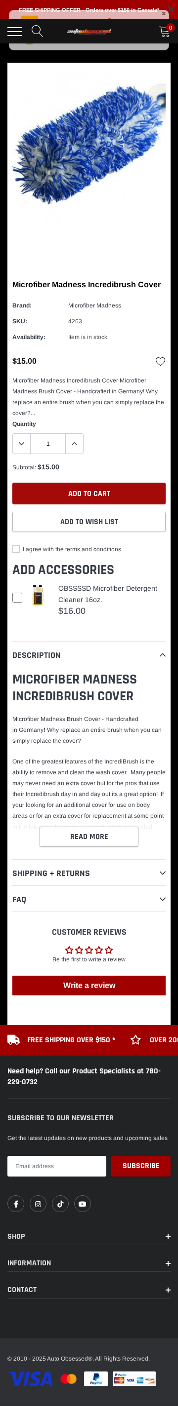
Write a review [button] (89, 985)
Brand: (22, 305)
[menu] (14, 31)
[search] (38, 31)
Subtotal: (24, 467)
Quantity (24, 423)
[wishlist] (161, 361)
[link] (15, 1203)
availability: (28, 337)
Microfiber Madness (94, 305)
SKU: (19, 321)
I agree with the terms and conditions (71, 549)
